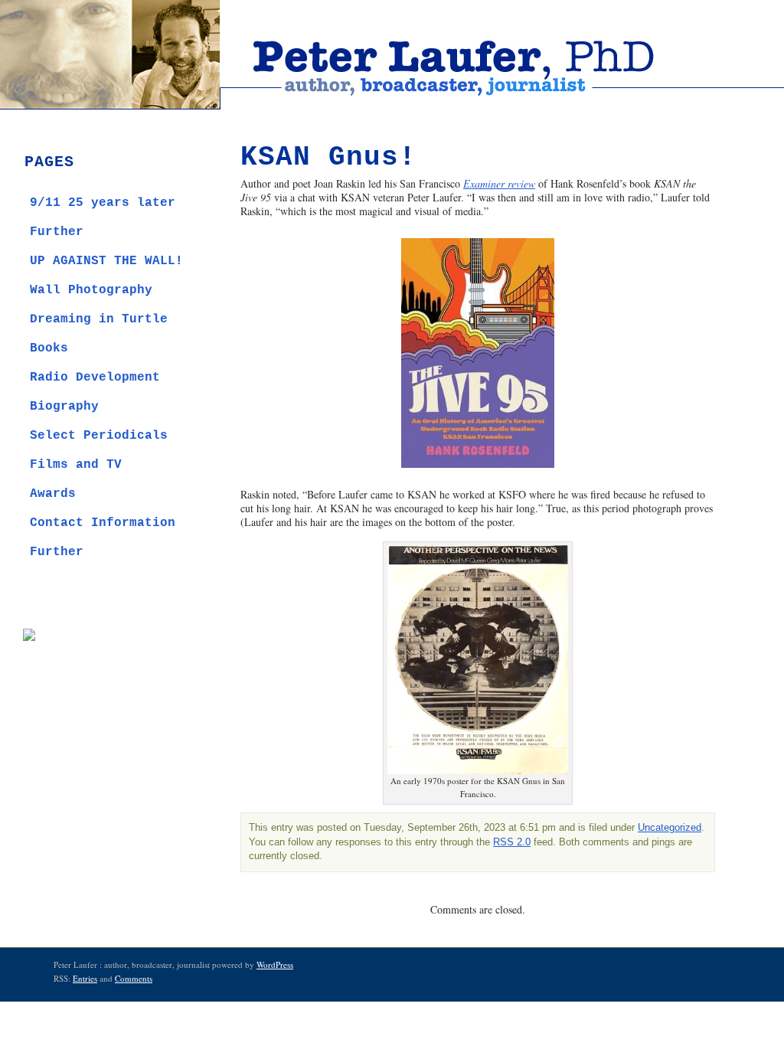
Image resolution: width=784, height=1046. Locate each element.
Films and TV (76, 465)
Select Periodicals (99, 436)
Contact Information (102, 523)
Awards (53, 494)
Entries (85, 978)
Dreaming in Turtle (99, 319)
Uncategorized (669, 827)
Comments (133, 978)
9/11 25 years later (102, 203)
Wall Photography (91, 290)
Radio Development (95, 377)
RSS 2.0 (512, 842)
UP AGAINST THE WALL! (106, 261)
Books (49, 348)
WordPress (274, 964)
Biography (64, 406)
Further (56, 232)
